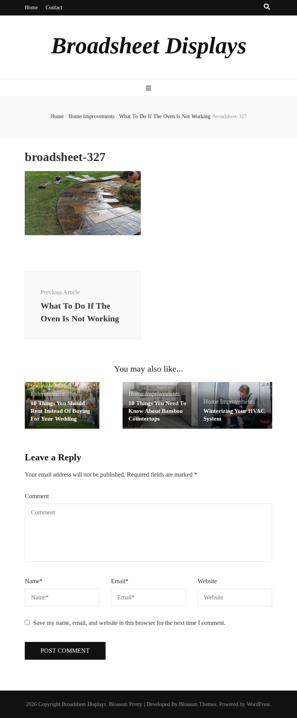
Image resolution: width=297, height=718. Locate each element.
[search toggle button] (267, 7)
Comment (37, 496)
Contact (54, 7)
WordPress (258, 704)
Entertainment (48, 393)
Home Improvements (91, 116)
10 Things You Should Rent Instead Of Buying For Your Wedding (60, 411)
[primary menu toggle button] (148, 88)
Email (119, 581)
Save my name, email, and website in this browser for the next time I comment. (129, 623)
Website (207, 581)
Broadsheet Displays (148, 45)
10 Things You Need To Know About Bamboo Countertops (157, 411)
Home (31, 7)
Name (34, 581)
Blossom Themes (197, 704)
